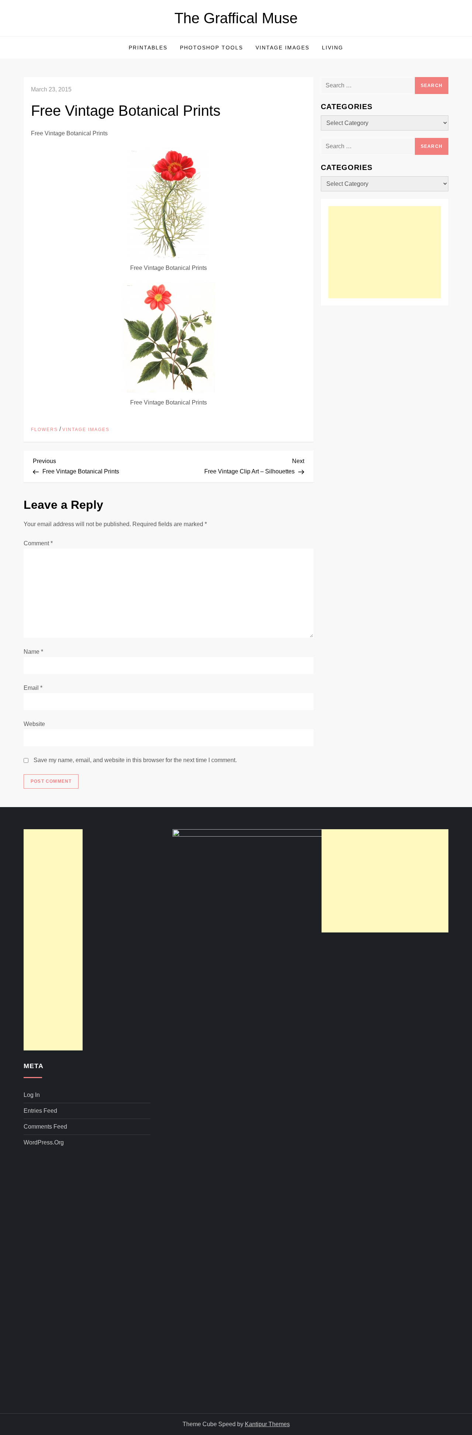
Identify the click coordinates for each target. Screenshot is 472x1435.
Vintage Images (282, 48)
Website (34, 724)
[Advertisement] (384, 252)
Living (332, 48)
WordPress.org (44, 1142)
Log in (32, 1095)
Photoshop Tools (211, 48)
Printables (148, 48)
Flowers (44, 429)
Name (33, 652)
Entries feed (40, 1111)
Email (33, 688)
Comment (38, 543)
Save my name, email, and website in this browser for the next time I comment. (135, 760)
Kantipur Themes (267, 1424)
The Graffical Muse (236, 18)
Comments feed (45, 1126)
